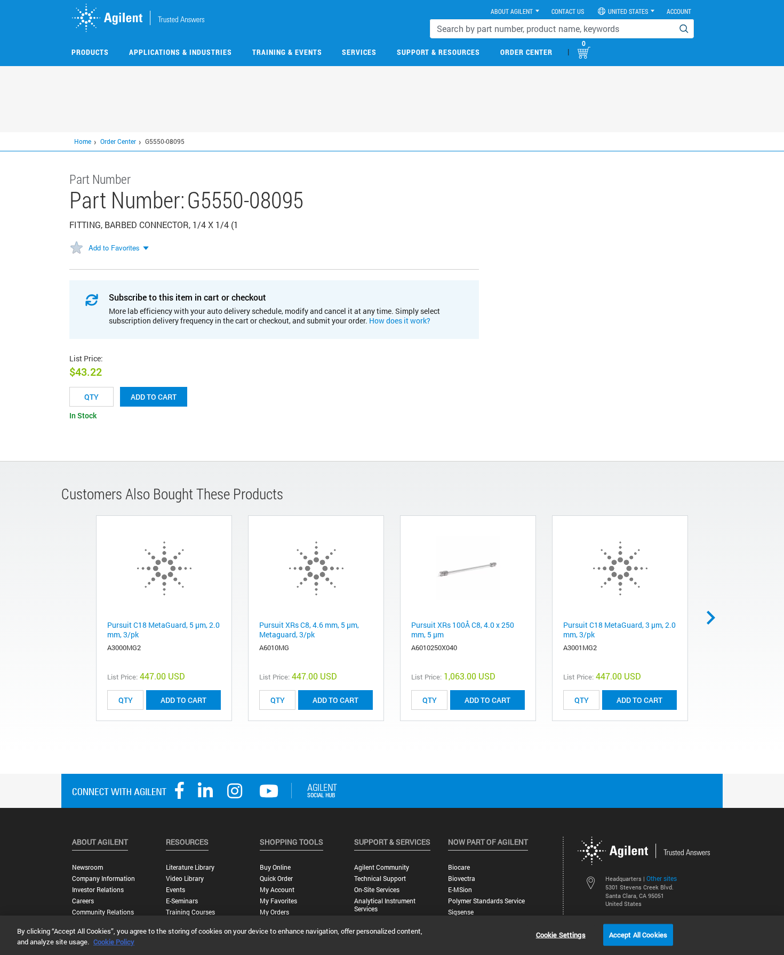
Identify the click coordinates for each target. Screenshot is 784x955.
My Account (277, 890)
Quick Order (276, 879)
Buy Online (275, 867)
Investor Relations (98, 890)
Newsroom (87, 867)
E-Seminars (182, 901)
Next (715, 618)
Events (175, 890)
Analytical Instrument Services (384, 905)
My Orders (274, 912)
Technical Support (380, 879)
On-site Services (376, 890)
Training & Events (287, 52)
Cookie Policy (113, 941)
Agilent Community (381, 867)
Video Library (185, 879)
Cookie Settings (561, 934)
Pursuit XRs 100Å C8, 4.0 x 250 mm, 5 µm (462, 630)
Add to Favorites (114, 247)
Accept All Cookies (638, 934)
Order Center (526, 52)
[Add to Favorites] (76, 248)
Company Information (103, 879)
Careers (83, 901)
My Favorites (278, 901)
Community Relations (103, 912)
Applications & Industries (180, 52)
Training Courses (190, 912)
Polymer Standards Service (486, 901)
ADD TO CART (183, 700)
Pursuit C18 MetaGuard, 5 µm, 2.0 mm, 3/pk (163, 630)
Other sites (661, 878)
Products (90, 52)
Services (359, 52)
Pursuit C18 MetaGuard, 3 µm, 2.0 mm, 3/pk (619, 630)
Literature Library (190, 867)
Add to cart (154, 397)
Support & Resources (438, 52)
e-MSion (460, 890)
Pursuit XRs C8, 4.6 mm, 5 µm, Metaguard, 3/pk (309, 630)
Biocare (459, 867)
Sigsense (461, 912)
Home (82, 141)
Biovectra (461, 879)
